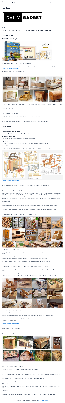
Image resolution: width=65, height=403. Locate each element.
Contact (56, 2)
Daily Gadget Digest (8, 2)
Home (45, 2)
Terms (61, 2)
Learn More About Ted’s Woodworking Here (10, 68)
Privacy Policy (50, 2)
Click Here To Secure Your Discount (9, 371)
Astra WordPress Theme (43, 400)
